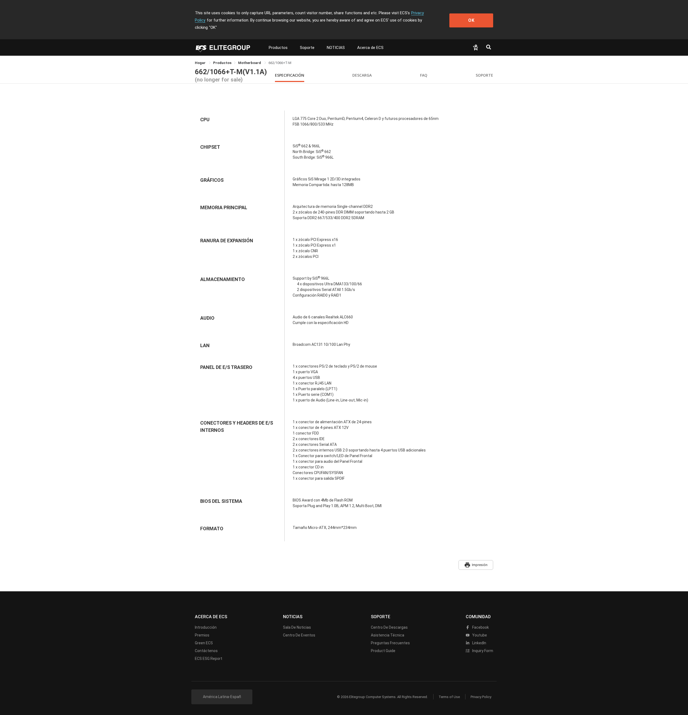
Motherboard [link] (250, 63)
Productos (278, 47)
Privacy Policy (481, 697)
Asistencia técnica (387, 635)
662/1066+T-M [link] (279, 63)
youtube (479, 635)
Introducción (206, 627)
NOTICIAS (336, 47)
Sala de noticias (297, 627)
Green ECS (204, 643)
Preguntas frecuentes (390, 643)
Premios (202, 635)
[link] (222, 63)
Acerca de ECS (370, 47)
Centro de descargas (389, 627)
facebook (480, 627)
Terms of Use (449, 697)
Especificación (289, 75)
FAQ (423, 75)
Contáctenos (206, 651)
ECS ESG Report (208, 658)
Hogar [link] (200, 63)
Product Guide (383, 651)
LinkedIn (478, 643)
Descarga (362, 75)
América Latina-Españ (222, 697)
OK (471, 20)
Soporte (307, 47)
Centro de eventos (299, 635)
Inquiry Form (482, 651)
